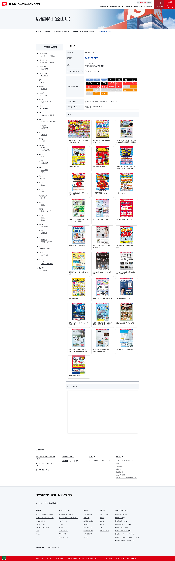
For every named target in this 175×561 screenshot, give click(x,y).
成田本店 (44, 233)
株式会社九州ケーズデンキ (122, 530)
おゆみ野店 (44, 69)
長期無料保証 (119, 466)
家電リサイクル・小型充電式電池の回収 (126, 478)
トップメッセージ (88, 514)
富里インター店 (46, 211)
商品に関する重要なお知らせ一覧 (45, 514)
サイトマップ (39, 558)
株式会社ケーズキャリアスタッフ (124, 534)
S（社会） (62, 527)
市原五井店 (44, 108)
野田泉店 (44, 239)
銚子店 (43, 191)
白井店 (43, 172)
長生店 (43, 198)
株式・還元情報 (87, 534)
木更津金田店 (45, 150)
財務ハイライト (87, 527)
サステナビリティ (65, 510)
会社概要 (102, 521)
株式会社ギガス (119, 517)
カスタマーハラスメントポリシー (110, 558)
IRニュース (86, 517)
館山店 (43, 185)
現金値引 (118, 463)
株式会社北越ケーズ (120, 521)
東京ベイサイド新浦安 (48, 121)
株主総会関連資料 (88, 530)
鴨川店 (43, 141)
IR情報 (85, 510)
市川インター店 (46, 102)
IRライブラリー (87, 524)
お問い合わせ (52, 547)
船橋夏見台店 (45, 248)
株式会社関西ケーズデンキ (122, 524)
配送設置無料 (119, 472)
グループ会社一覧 (104, 530)
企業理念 (102, 517)
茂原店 (43, 261)
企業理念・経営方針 (88, 521)
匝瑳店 (43, 178)
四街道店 (44, 270)
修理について (119, 469)
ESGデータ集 (62, 534)
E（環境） (62, 524)
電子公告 (85, 537)
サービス (118, 456)
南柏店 (43, 218)
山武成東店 (44, 163)
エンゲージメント (64, 521)
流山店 (43, 220)
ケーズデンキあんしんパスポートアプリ (99, 460)
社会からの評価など (64, 537)
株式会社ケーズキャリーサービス (124, 540)
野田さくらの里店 (47, 242)
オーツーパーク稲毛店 (48, 56)
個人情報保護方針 (72, 558)
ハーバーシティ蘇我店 (48, 62)
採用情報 (39, 547)
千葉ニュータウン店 (47, 115)
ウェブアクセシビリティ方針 (89, 558)
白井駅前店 (44, 169)
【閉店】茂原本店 (47, 263)
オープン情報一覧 (41, 470)
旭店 (42, 82)
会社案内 (103, 510)
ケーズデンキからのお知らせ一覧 (45, 517)
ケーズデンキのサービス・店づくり (68, 517)
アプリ (91, 456)
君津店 (43, 156)
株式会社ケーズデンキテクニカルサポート (126, 537)
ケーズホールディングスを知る (46, 503)
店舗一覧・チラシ (68, 456)
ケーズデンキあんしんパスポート (124, 460)
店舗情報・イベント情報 (70, 461)
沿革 (101, 527)
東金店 (43, 204)
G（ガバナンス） (63, 530)
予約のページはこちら (92, 71)
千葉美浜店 (44, 75)
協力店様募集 (59, 558)
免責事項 (49, 558)
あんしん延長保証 (120, 475)
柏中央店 (44, 134)
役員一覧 (102, 524)
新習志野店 (44, 226)
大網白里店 (44, 128)
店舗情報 (39, 510)
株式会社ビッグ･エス (120, 527)
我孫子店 (44, 88)
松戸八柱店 (44, 255)
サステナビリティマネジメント (67, 514)
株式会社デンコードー (121, 514)
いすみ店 (44, 95)
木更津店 (44, 148)
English (149, 2)
